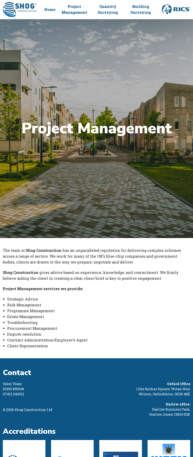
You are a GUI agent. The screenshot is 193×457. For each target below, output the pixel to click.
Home (49, 9)
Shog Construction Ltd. (20, 9)
